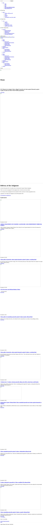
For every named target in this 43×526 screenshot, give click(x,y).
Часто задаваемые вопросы (9, 33)
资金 (5, 6)
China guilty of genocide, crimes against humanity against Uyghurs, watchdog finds (18, 259)
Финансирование (8, 30)
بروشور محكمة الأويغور (9, 25)
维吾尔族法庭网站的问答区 (10, 7)
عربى (3, 20)
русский (4, 29)
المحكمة (6, 22)
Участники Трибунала (9, 34)
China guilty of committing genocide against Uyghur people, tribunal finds (16, 316)
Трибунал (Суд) (7, 31)
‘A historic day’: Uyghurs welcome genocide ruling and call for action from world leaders (19, 382)
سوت (6, 14)
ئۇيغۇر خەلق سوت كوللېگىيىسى (10, 17)
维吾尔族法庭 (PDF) (8, 8)
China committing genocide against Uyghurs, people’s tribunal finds (15, 512)
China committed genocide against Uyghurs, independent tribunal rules (15, 451)
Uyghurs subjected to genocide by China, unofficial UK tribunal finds (15, 482)
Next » (4, 517)
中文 (3, 2)
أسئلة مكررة (7, 23)
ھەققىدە (6, 15)
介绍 (5, 5)
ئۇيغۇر (4, 12)
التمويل (6, 21)
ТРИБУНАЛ (7, 32)
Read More (2, 229)
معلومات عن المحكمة (8, 24)
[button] (2, 92)
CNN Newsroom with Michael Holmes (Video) (10, 289)
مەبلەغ (6, 16)
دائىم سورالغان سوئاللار (9, 13)
